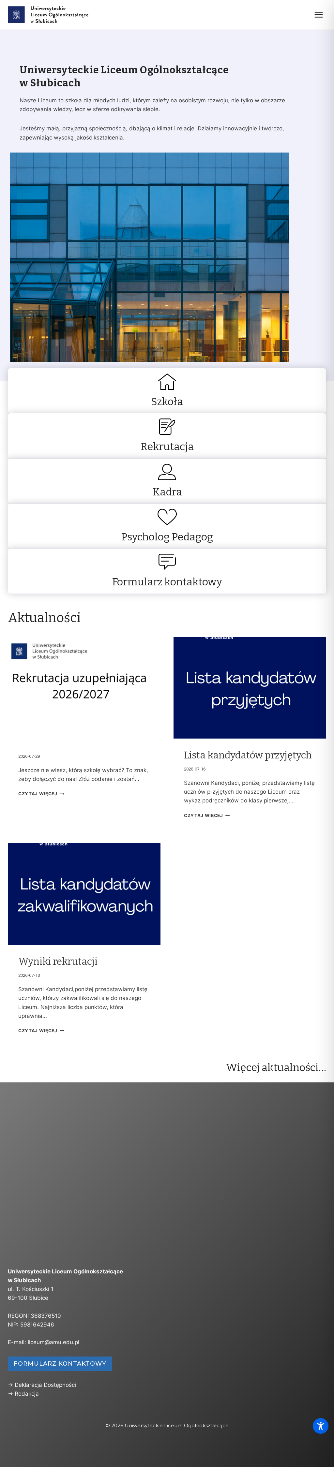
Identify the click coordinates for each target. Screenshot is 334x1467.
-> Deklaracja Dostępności (42, 1385)
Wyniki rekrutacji (58, 961)
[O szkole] (167, 390)
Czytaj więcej (37, 793)
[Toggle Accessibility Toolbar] (320, 1425)
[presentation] (84, 688)
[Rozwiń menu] (318, 14)
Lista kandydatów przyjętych (248, 755)
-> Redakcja (23, 1393)
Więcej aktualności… (276, 1067)
